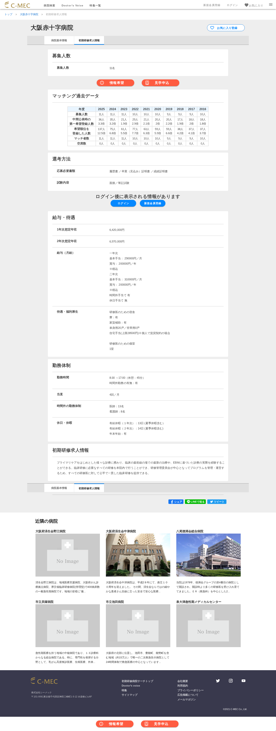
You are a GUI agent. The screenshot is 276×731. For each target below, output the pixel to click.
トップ (8, 14)
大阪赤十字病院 (29, 14)
